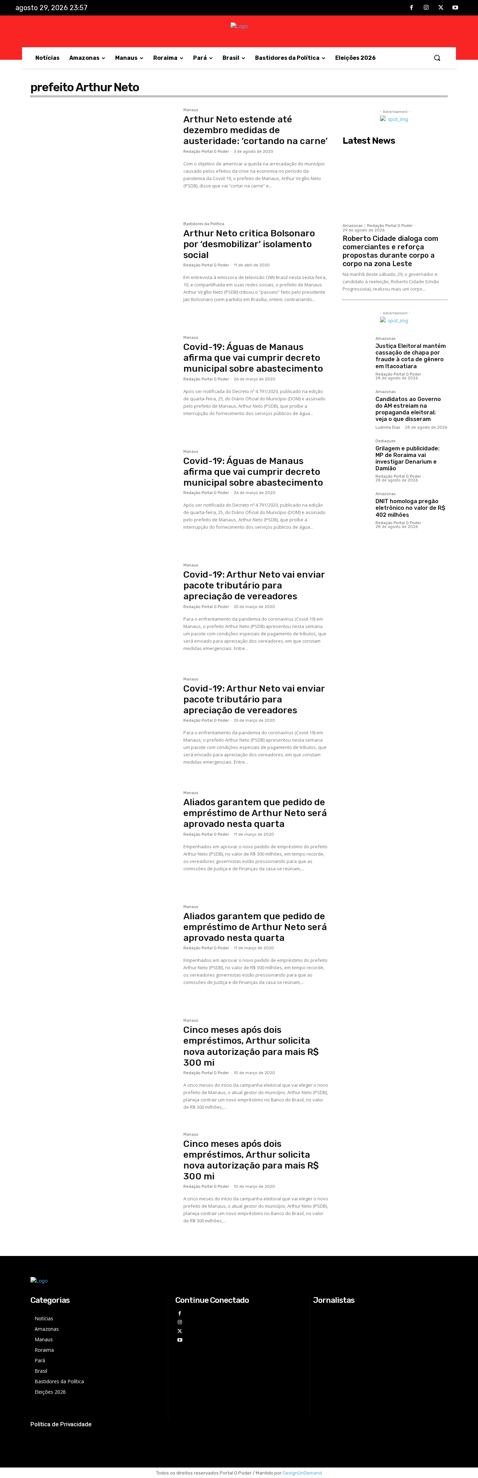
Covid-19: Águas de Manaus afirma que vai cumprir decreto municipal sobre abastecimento (253, 358)
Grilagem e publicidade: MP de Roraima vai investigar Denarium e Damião (407, 458)
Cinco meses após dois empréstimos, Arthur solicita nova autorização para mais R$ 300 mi (251, 1046)
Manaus (190, 110)
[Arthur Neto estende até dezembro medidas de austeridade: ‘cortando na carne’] (103, 156)
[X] (441, 8)
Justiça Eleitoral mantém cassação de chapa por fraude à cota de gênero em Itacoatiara (410, 356)
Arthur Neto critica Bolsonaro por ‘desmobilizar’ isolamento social (249, 244)
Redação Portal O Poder (206, 151)
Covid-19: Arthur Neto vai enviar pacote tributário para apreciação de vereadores (254, 585)
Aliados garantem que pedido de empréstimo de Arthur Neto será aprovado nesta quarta (255, 813)
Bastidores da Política (203, 224)
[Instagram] (426, 8)
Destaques (385, 441)
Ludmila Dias (387, 427)
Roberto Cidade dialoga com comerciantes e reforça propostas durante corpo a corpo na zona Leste (390, 251)
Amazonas (353, 226)
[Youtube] (455, 8)
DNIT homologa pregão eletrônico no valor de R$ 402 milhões (410, 508)
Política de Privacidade (61, 1424)
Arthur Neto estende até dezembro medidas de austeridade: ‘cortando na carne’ (255, 130)
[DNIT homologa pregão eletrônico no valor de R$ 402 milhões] (356, 505)
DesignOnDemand (302, 1473)
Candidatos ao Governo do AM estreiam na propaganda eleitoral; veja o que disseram (408, 409)
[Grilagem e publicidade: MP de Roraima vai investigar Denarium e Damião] (356, 452)
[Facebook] (412, 8)
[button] (437, 57)
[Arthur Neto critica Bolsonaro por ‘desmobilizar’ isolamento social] (103, 270)
